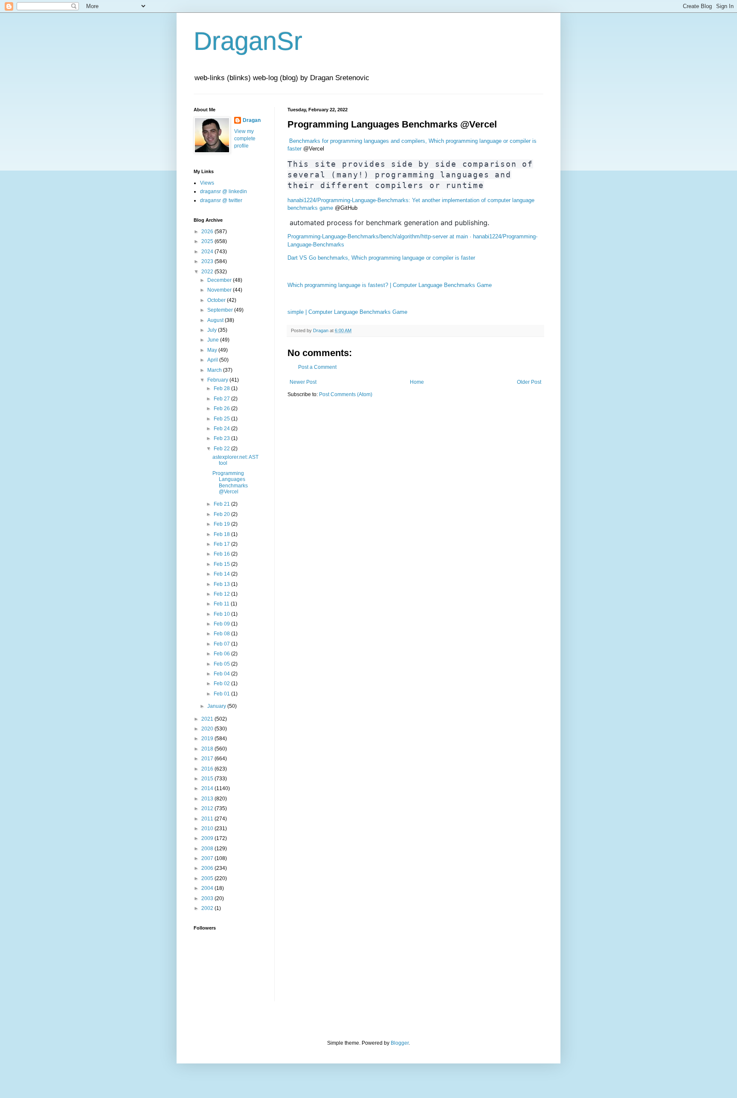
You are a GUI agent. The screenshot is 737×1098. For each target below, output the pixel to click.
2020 (208, 729)
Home (417, 382)
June (213, 340)
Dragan (252, 120)
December (220, 280)
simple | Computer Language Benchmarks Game (347, 312)
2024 (208, 252)
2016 (208, 769)
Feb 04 (222, 674)
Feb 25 (222, 419)
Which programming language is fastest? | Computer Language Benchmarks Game (389, 285)
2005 (208, 878)
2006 (208, 868)
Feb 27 (222, 399)
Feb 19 (222, 524)
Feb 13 (222, 584)
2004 (208, 888)
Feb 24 (222, 429)
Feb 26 (222, 408)
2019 (208, 739)
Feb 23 (222, 438)
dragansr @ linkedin (223, 191)
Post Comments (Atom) (345, 394)
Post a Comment (317, 367)
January (217, 706)
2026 (208, 232)
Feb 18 (222, 534)
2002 (208, 908)
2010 (208, 828)
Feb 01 (222, 694)
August (216, 320)
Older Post (529, 382)
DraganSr (248, 41)
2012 (208, 808)
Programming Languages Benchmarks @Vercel (230, 482)
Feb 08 (222, 634)
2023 (208, 261)
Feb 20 (222, 514)
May (212, 350)
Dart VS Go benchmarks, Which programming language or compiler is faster (381, 258)
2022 (208, 272)
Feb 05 (222, 664)
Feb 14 (222, 574)
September (220, 310)
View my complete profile (244, 138)
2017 (208, 759)
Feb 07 (222, 644)
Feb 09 (222, 624)
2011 (208, 819)
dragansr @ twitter (221, 200)
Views (207, 183)
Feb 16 (222, 554)
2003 (208, 898)
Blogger (400, 1043)
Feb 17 (222, 544)
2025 (208, 241)
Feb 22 (222, 449)
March (215, 370)
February (218, 380)
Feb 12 (222, 594)
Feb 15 (222, 564)
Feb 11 (222, 604)
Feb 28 (222, 388)
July (212, 330)
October (217, 300)
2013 (208, 799)
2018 (208, 749)
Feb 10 (222, 614)
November (220, 290)
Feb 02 (222, 684)
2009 (208, 838)
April (213, 360)
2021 (208, 719)
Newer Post (303, 382)
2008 (208, 849)
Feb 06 (222, 654)
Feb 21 (222, 504)
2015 (208, 779)
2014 (208, 788)
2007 (208, 858)
